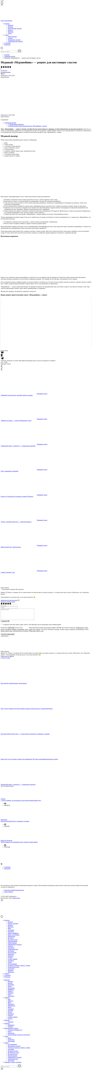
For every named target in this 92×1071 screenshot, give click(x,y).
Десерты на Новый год (15, 1030)
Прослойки (11, 1041)
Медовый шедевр (10, 123)
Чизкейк (10, 970)
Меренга (10, 1001)
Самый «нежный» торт (8, 572)
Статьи (6, 35)
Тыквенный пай (13, 949)
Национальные (12, 941)
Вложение (4, 627)
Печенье (10, 27)
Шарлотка (11, 972)
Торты (10, 33)
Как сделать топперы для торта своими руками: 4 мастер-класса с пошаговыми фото (27, 708)
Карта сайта (16, 898)
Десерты (7, 997)
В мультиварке (12, 964)
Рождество (11, 1033)
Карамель (11, 931)
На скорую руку (13, 939)
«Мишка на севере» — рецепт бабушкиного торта (16, 420)
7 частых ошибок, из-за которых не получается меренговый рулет (21, 800)
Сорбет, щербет (12, 959)
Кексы (10, 986)
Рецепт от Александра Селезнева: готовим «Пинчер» (17, 496)
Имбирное (11, 1025)
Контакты (7, 44)
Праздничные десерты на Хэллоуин (19, 1034)
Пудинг (10, 957)
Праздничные (12, 952)
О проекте (7, 43)
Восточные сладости (14, 1046)
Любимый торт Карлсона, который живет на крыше (17, 395)
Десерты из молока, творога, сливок (19, 965)
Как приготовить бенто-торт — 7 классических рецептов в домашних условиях (25, 734)
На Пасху (11, 938)
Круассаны (11, 988)
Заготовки (11, 930)
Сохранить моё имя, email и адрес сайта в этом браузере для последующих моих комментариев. (32, 624)
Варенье (10, 925)
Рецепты (7, 23)
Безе (9, 999)
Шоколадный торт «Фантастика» (11, 547)
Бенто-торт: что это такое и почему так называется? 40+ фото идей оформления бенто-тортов (29, 759)
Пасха (10, 1031)
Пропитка (11, 954)
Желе (9, 928)
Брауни (10, 983)
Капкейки (11, 984)
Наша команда (8, 891)
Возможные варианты (16, 124)
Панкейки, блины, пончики (12, 1062)
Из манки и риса (13, 1051)
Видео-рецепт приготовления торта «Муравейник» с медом (27, 126)
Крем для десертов (6, 840)
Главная (6, 55)
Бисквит (10, 922)
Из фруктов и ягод (13, 967)
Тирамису (11, 960)
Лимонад (10, 1022)
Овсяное (10, 1026)
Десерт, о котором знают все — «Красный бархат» (16, 521)
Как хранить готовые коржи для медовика (14, 683)
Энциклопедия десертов (15, 41)
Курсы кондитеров (6, 20)
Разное (6, 1043)
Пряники (10, 956)
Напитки (10, 25)
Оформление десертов (15, 944)
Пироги (10, 30)
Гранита (10, 1015)
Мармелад (11, 1004)
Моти (9, 1007)
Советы (10, 38)
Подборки (11, 951)
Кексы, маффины (13, 933)
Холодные (11, 968)
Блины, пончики (13, 923)
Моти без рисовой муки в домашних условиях (15, 821)
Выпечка (10, 31)
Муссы (10, 1012)
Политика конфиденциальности (14, 890)
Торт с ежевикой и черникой (9, 471)
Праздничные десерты (15, 28)
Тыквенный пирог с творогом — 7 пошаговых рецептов (18, 446)
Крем (9, 1038)
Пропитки (11, 1039)
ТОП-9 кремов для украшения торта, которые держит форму (19, 842)
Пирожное (4, 819)
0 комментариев (6, 72)
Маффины (11, 989)
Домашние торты (9, 56)
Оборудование (12, 36)
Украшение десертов (14, 40)
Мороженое (11, 936)
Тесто (9, 994)
